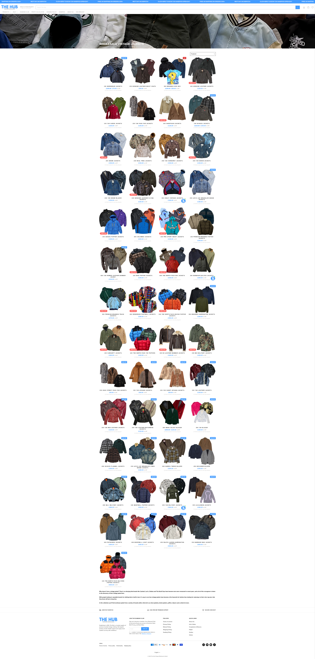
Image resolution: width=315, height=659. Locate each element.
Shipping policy (127, 645)
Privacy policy (111, 645)
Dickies (151, 591)
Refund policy (119, 645)
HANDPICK (62, 12)
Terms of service (167, 621)
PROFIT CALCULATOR (38, 12)
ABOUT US (70, 12)
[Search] (297, 7)
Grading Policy (167, 632)
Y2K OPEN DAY (80, 12)
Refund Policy (167, 627)
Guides (191, 632)
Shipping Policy (167, 629)
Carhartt (142, 591)
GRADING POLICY (52, 12)
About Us (191, 621)
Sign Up (145, 628)
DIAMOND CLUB (24, 12)
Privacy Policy (146, 633)
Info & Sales (192, 624)
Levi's (147, 591)
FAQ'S (190, 629)
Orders (191, 635)
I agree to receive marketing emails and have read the (142, 633)
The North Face (160, 591)
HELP (14, 12)
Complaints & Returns (195, 627)
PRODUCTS (6, 12)
